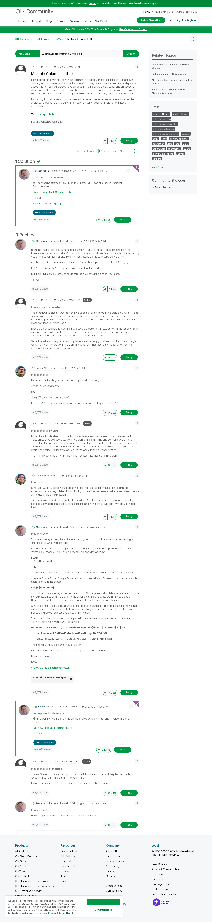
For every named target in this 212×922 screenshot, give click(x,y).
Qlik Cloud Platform (26, 856)
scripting (157, 158)
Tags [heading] (156, 106)
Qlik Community (24, 39)
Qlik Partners (68, 856)
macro (187, 148)
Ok (103, 902)
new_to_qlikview (161, 114)
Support (65, 881)
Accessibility (113, 866)
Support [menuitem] (36, 21)
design (42, 114)
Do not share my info (163, 894)
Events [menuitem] (61, 21)
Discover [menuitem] (74, 21)
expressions (174, 148)
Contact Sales (114, 890)
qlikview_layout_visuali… (165, 124)
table (185, 144)
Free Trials (66, 861)
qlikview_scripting (162, 119)
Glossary (66, 871)
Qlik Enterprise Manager (28, 891)
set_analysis (159, 148)
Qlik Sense (21, 861)
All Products (22, 851)
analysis (180, 153)
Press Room (113, 856)
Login (92, 3)
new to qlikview (180, 114)
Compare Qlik (68, 866)
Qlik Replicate (22, 876)
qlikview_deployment (163, 129)
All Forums (43, 39)
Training (65, 876)
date (169, 144)
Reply (129, 140)
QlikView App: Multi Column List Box (53, 192)
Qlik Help (191, 12)
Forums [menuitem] (22, 21)
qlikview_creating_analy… (165, 134)
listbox (53, 114)
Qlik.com (161, 12)
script (155, 139)
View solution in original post (49, 203)
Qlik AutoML (22, 866)
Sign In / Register (186, 20)
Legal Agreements (161, 884)
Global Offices (114, 885)
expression (158, 144)
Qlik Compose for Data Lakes (32, 881)
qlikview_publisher (179, 139)
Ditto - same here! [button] (42, 133)
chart (164, 139)
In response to (48, 177)
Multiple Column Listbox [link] (81, 39)
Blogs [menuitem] (49, 21)
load (177, 144)
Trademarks (158, 874)
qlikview (185, 134)
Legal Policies (159, 864)
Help (170, 20)
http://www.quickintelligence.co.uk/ (50, 667)
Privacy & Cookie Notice (165, 869)
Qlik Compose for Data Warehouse (35, 886)
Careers (110, 876)
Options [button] (193, 39)
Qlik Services (176, 12)
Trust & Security (115, 861)
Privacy (110, 871)
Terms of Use (159, 879)
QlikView (59, 39)
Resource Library (70, 851)
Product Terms (159, 889)
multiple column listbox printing (169, 74)
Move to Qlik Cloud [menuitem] (95, 21)
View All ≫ (157, 167)
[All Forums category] (153, 187)
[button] (137, 66)
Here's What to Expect (133, 29)
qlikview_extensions (163, 153)
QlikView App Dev (51, 121)
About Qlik (111, 851)
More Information (103, 909)
